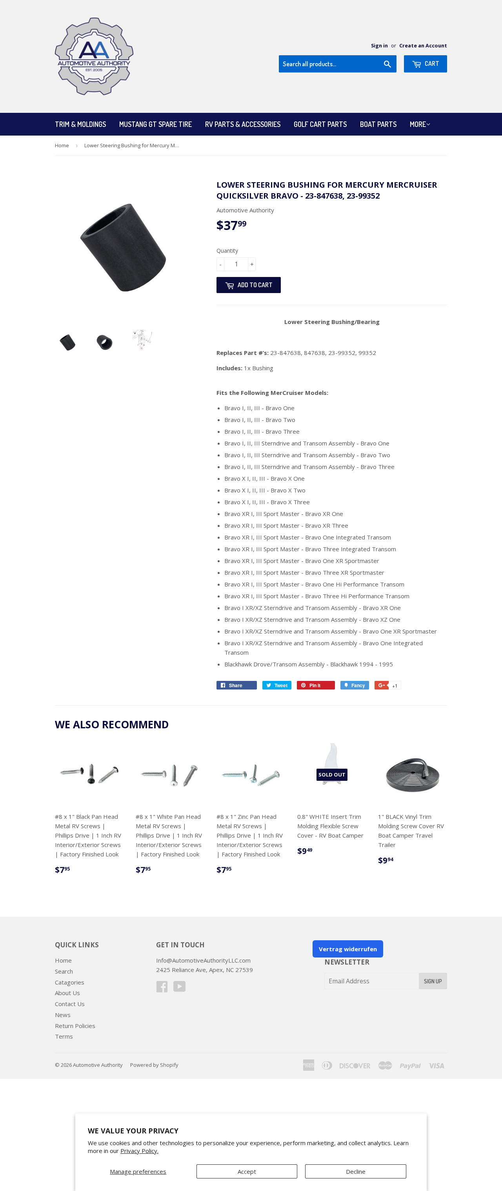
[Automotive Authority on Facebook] (162, 989)
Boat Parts (378, 124)
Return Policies (75, 1026)
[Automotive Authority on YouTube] (179, 989)
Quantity (227, 250)
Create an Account (423, 45)
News (63, 1015)
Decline (356, 1171)
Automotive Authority (98, 1064)
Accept (247, 1171)
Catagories (69, 982)
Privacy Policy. (139, 1151)
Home (62, 145)
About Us (67, 993)
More (418, 124)
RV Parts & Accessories (242, 124)
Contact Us (70, 1004)
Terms (64, 1036)
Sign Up (433, 981)
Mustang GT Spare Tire (155, 124)
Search (64, 971)
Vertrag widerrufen (348, 949)
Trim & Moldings (80, 124)
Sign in (379, 45)
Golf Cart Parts (320, 124)
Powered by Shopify (154, 1064)
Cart (431, 63)
